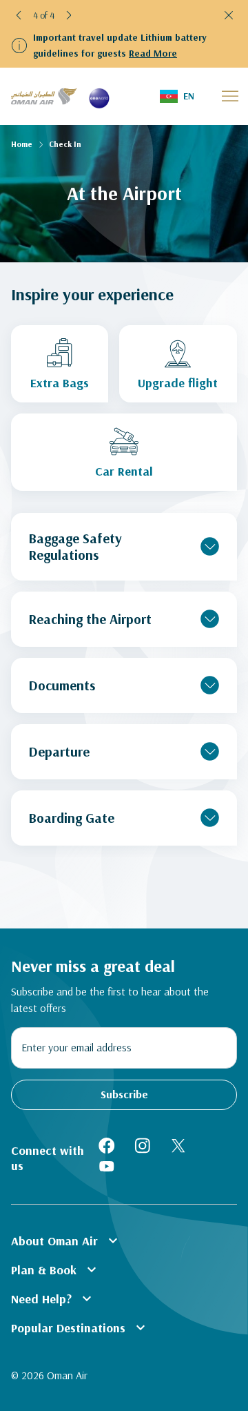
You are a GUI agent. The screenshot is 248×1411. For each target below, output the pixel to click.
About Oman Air (66, 1240)
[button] (19, 15)
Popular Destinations (80, 1327)
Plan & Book (55, 1269)
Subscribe (124, 1094)
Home (21, 144)
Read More (153, 53)
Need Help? (53, 1298)
